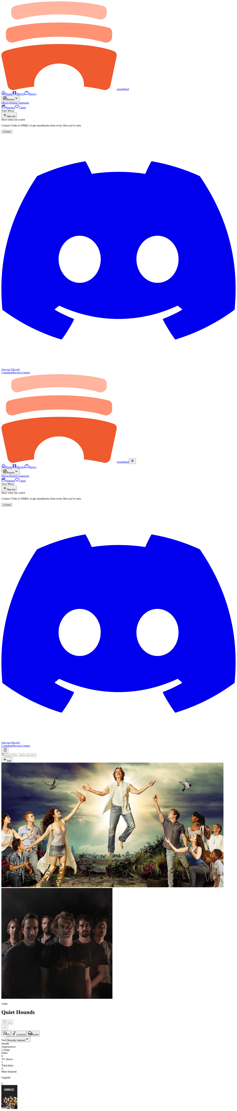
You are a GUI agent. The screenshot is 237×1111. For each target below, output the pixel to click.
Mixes (4, 102)
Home (9, 93)
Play (9, 1023)
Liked (22, 107)
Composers (23, 102)
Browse (10, 99)
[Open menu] (4, 750)
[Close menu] (132, 461)
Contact (26, 372)
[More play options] (4, 1028)
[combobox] (18, 1039)
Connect (7, 131)
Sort (13, 1040)
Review (17, 372)
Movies (20, 93)
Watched (10, 107)
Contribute (7, 372)
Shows (32, 93)
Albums (12, 102)
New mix (11, 116)
